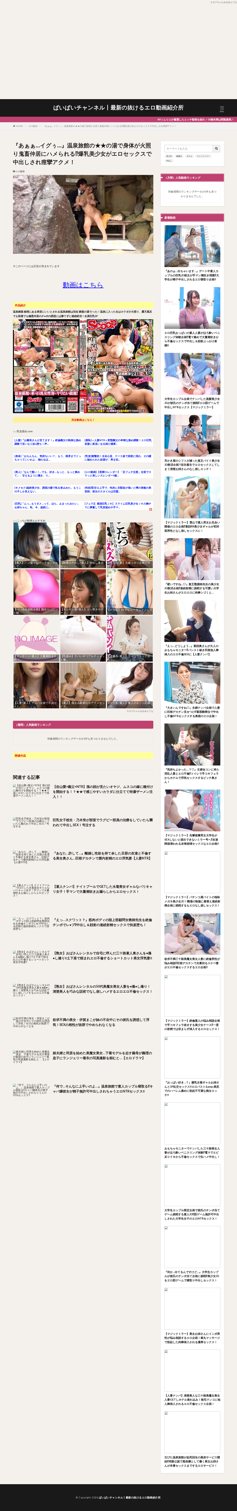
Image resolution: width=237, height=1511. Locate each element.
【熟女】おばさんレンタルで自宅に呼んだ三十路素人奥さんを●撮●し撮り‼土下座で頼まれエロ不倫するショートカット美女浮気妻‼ (102, 955)
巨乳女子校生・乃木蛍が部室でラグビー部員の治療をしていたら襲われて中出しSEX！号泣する (103, 822)
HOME (19, 126)
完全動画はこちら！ (83, 419)
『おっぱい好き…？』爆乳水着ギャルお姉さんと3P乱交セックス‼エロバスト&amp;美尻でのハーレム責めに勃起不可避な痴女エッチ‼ (191, 1089)
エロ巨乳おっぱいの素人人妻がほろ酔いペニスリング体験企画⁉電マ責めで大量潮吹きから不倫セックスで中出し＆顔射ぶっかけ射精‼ (192, 339)
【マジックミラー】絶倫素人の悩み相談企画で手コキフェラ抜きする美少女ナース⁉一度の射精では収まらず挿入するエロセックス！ (192, 1025)
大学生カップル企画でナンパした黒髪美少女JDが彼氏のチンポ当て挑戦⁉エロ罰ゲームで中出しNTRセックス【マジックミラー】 (192, 403)
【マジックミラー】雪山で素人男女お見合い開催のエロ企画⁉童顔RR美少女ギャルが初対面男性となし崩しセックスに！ (192, 526)
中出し (169, 161)
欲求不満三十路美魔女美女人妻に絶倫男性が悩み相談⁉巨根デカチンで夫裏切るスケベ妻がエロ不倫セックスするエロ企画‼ (192, 963)
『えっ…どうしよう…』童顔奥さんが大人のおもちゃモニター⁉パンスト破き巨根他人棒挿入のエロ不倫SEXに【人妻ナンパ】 (191, 650)
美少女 (169, 156)
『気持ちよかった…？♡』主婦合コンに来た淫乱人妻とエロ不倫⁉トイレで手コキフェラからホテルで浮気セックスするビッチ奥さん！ (191, 776)
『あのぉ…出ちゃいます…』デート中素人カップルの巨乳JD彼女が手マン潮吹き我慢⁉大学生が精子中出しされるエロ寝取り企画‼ (191, 275)
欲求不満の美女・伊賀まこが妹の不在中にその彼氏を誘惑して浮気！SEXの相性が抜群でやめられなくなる (101, 1022)
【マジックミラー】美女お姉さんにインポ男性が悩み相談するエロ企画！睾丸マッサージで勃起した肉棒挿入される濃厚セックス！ (192, 1338)
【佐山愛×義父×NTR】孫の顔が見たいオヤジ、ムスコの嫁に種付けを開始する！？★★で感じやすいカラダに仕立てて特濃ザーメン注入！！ (103, 792)
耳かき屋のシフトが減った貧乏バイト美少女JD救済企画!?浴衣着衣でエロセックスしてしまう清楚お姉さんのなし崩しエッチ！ (192, 464)
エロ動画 (33, 126)
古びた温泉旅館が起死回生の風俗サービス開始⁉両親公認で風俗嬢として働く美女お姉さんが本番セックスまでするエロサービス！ (192, 1461)
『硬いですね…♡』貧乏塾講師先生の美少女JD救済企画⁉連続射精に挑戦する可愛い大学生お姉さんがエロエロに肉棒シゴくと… (191, 588)
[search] (216, 148)
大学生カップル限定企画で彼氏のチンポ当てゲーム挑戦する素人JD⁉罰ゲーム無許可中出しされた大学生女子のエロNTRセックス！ (192, 1214)
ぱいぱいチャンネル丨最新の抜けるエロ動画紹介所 (118, 107)
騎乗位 (179, 156)
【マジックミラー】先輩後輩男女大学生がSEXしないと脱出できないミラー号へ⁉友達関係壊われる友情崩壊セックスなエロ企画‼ (191, 839)
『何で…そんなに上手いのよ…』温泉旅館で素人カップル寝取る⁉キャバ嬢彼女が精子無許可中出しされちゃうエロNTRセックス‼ (103, 1088)
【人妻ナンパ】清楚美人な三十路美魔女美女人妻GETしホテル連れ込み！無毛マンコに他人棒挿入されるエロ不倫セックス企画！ (192, 1399)
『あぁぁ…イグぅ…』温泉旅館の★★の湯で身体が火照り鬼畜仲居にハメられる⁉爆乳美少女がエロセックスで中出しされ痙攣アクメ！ (109, 126)
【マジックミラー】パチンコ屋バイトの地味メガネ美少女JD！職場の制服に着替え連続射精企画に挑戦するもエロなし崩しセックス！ (192, 901)
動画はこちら (83, 285)
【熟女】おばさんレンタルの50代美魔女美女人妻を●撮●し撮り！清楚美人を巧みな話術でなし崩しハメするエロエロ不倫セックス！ (103, 988)
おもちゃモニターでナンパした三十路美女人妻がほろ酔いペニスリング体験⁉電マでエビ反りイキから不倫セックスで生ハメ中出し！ (192, 1152)
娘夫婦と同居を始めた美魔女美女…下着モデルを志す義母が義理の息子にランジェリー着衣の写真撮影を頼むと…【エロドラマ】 (102, 1055)
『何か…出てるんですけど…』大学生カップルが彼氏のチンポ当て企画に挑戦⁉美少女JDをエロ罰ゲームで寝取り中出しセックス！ (191, 1276)
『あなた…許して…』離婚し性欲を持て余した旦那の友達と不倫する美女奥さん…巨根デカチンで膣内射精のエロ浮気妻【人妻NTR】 (102, 855)
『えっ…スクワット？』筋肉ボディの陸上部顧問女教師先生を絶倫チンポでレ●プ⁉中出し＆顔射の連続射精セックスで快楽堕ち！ (102, 922)
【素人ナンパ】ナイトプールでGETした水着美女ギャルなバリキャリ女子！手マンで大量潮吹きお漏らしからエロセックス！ (103, 888)
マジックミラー (203, 156)
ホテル (189, 156)
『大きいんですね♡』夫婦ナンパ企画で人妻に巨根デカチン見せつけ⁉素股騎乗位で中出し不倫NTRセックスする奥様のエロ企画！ (192, 712)
